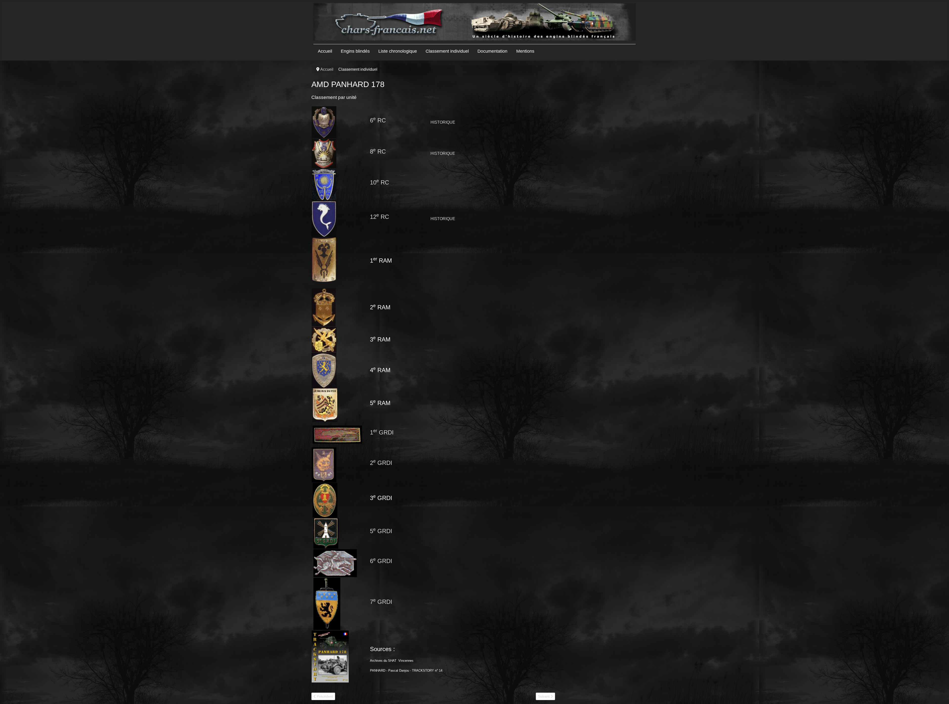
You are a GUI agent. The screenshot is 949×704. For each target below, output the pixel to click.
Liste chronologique (397, 51)
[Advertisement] (596, 142)
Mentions (525, 51)
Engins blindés (355, 51)
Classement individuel (447, 51)
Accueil (325, 51)
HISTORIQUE (443, 219)
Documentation (492, 51)
